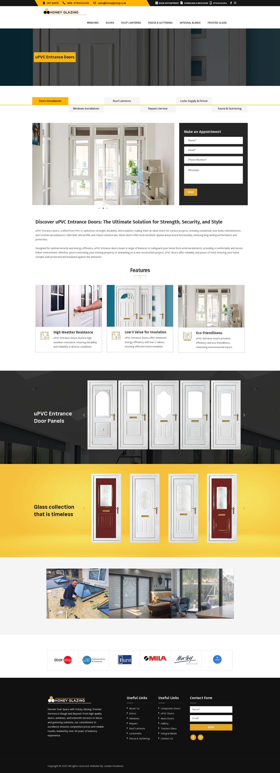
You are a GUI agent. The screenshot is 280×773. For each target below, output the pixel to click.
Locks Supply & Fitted (193, 101)
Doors (110, 22)
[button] (84, 415)
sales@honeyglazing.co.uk (111, 3)
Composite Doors (171, 708)
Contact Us (167, 738)
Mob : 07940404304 (78, 3)
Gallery (165, 723)
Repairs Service (158, 108)
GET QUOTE (52, 3)
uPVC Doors (167, 713)
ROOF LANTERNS (131, 22)
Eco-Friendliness (209, 333)
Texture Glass (169, 728)
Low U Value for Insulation (145, 332)
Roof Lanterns (122, 101)
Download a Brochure (196, 3)
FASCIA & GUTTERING (160, 22)
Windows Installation (86, 108)
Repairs (133, 723)
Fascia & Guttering (229, 108)
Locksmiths (135, 733)
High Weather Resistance (73, 332)
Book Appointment (169, 3)
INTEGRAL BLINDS (190, 22)
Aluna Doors (167, 718)
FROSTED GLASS (217, 22)
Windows (93, 22)
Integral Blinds (169, 733)
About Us (134, 708)
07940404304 (220, 3)
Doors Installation (50, 101)
